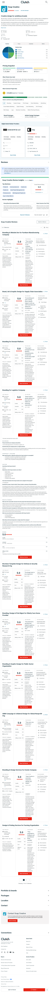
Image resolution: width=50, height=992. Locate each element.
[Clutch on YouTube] (10, 952)
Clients (43, 43)
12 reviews (16, 10)
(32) (36, 133)
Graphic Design (20, 51)
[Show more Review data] (25, 284)
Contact (34, 989)
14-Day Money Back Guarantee (8, 965)
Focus (19, 43)
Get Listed (28, 959)
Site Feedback (4, 946)
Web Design (6, 110)
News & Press (29, 947)
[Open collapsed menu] (3, 2)
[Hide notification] (47, 168)
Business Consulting (20, 110)
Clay (33, 130)
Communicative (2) (14, 187)
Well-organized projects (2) (19, 193)
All (4, 103)
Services (7, 43)
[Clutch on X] (5, 952)
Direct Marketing (20, 57)
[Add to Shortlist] (47, 989)
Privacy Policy (4, 976)
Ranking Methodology (31, 950)
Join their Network (25, 10)
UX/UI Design (39, 106)
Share (46, 233)
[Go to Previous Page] (21, 880)
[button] (22, 227)
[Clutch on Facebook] (2, 952)
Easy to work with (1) (8, 196)
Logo (12, 110)
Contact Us (3, 949)
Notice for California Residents (7, 981)
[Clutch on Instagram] (8, 952)
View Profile (13, 155)
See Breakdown (38, 192)
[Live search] (46, 2)
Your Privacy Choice (5, 979)
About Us (28, 941)
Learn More (7, 173)
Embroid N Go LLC (14, 130)
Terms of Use (3, 984)
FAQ (27, 953)
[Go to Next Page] (29, 880)
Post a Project (4, 971)
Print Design (19, 53)
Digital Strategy (20, 106)
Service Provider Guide (31, 971)
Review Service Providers (6, 962)
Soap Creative (13, 7)
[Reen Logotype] (5, 130)
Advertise (28, 968)
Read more (3, 27)
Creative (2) (23, 187)
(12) (42, 189)
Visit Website (13, 989)
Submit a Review (42, 222)
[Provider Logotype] (4, 9)
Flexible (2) (5, 190)
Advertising (19, 55)
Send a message (12, 920)
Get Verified (28, 962)
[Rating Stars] (32, 133)
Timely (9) (5, 187)
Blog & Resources (5, 968)
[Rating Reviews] (11, 10)
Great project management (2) (17, 190)
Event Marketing (30, 106)
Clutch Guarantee (30, 965)
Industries (31, 43)
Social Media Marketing (8, 106)
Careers (28, 944)
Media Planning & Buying (33, 110)
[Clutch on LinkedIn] (13, 952)
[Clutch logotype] (25, 2)
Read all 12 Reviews (25, 215)
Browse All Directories (6, 959)
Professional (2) (6, 193)
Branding (19, 49)
